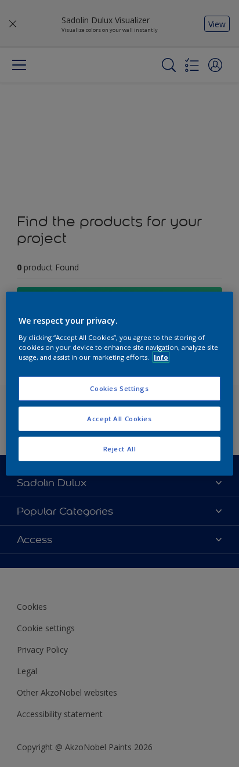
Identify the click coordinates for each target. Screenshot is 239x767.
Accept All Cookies (119, 418)
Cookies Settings (119, 388)
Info (161, 356)
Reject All (119, 448)
